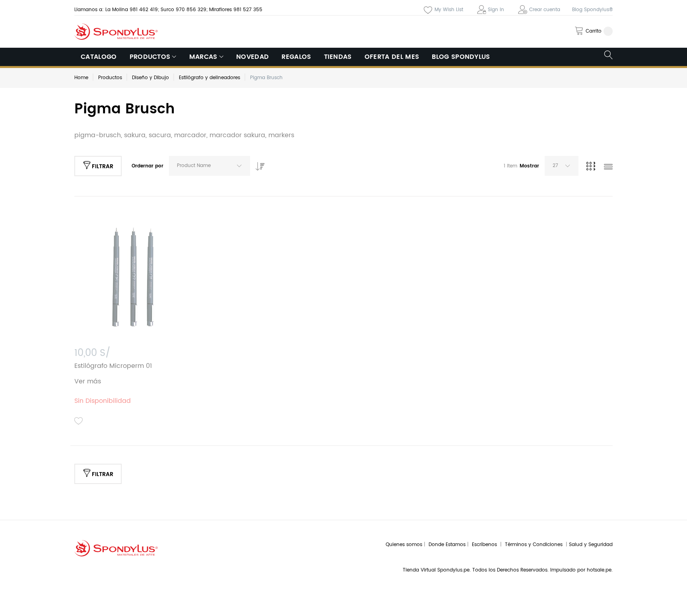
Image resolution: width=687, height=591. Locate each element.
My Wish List (449, 10)
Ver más (87, 381)
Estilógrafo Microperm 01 (113, 366)
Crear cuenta (544, 10)
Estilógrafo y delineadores (209, 78)
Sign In (496, 10)
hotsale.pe (599, 570)
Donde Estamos (448, 544)
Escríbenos (486, 544)
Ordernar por (147, 166)
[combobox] (209, 166)
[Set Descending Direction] (258, 164)
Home (81, 78)
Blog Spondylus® (592, 10)
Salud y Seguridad (591, 544)
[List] (608, 167)
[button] (78, 421)
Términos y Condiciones (535, 544)
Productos (110, 78)
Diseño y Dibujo (150, 78)
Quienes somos (404, 544)
